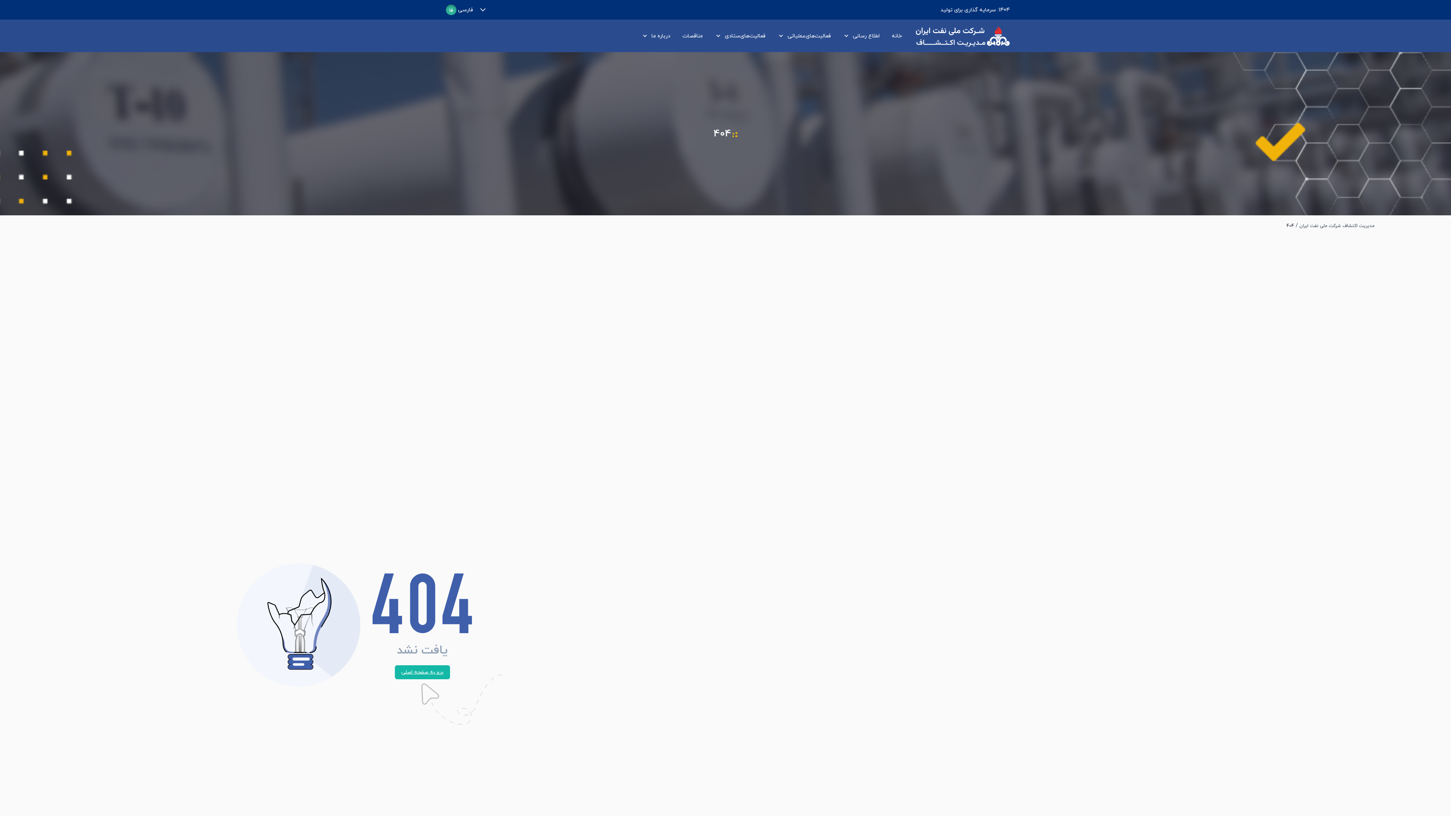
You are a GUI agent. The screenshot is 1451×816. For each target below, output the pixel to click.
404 (1290, 226)
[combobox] (459, 10)
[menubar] (770, 36)
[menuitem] (895, 36)
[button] (483, 10)
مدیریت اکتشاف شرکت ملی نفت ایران (1337, 226)
